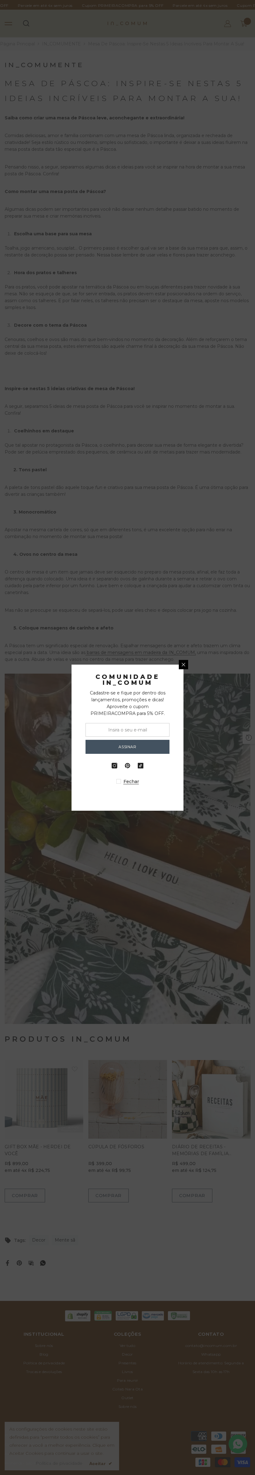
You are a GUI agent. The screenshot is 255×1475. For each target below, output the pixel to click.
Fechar (187, 781)
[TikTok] (196, 765)
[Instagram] (170, 765)
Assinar (183, 746)
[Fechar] (239, 664)
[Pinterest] (183, 765)
